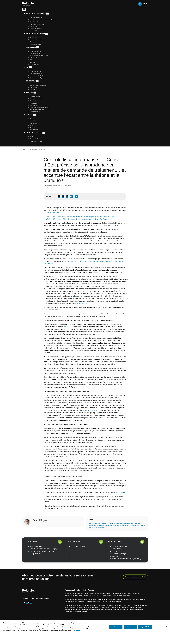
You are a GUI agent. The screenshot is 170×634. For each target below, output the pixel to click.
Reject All (130, 627)
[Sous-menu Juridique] (34, 93)
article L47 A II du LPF (54, 212)
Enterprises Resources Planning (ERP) (117, 525)
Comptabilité (92, 525)
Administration (93, 523)
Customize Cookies (115, 627)
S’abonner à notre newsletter (135, 577)
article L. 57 (83, 303)
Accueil (24, 149)
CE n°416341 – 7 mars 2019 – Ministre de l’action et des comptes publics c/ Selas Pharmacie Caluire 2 (81, 217)
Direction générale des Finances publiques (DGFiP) (124, 523)
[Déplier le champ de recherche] (140, 4)
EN (147, 4)
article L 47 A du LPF (93, 410)
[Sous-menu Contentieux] (37, 81)
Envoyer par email (71, 196)
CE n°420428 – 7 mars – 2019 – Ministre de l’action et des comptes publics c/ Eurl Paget (76, 219)
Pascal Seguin (48, 188)
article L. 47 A (69, 327)
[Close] (167, 627)
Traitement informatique (137, 525)
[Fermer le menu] (24, 9)
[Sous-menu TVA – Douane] (37, 47)
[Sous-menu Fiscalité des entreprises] (47, 14)
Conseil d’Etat (102, 523)
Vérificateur (100, 525)
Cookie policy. (76, 631)
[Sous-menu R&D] (30, 67)
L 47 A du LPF (120, 492)
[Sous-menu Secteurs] (34, 115)
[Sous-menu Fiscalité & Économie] (43, 133)
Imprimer (76, 196)
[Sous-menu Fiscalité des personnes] (46, 34)
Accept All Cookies (145, 627)
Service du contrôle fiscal (96, 527)
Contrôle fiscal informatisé (37, 149)
